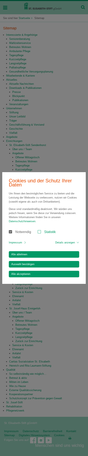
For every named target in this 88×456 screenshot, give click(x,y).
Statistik (50, 232)
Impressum (15, 242)
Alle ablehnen (19, 254)
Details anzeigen (65, 242)
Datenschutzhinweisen (22, 221)
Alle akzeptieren (20, 273)
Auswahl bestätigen (22, 264)
